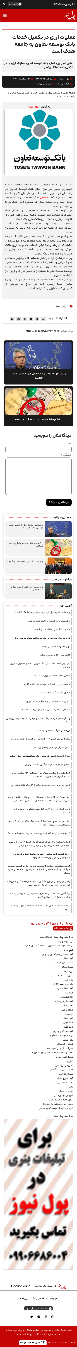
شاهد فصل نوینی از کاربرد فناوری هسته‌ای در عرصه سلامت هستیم (41, 811)
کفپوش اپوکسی (64, 1066)
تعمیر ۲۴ (68, 1006)
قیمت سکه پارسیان (63, 1031)
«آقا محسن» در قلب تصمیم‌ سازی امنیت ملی (27, 588)
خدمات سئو (46, 937)
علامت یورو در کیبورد (62, 963)
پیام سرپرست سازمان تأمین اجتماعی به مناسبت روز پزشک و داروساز (40, 907)
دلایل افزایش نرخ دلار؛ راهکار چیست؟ (52, 747)
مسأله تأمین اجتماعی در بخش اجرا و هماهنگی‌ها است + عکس (39, 756)
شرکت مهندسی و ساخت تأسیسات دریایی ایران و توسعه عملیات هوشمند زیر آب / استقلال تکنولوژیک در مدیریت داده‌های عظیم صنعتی (39, 869)
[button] (4, 4)
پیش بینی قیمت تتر (62, 976)
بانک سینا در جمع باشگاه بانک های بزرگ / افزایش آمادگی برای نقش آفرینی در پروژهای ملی (39, 823)
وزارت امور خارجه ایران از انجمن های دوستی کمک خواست (26, 526)
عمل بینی (68, 1040)
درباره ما (54, 1298)
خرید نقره (68, 971)
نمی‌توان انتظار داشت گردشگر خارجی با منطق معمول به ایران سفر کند (40, 665)
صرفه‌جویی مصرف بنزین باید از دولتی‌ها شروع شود (45, 710)
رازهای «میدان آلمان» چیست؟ (55, 693)
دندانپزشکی (66, 997)
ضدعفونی (68, 1023)
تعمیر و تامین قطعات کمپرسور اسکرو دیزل (50, 1053)
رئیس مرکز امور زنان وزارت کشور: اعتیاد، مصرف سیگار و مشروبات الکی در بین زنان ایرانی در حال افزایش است (38, 883)
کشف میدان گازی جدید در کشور (54, 655)
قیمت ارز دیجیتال (64, 1001)
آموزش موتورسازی (63, 1096)
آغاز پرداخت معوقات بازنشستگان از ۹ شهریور (48, 701)
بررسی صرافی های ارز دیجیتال (57, 1104)
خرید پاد (69, 993)
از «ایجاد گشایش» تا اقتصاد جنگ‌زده (25, 561)
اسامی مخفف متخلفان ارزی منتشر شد (52, 675)
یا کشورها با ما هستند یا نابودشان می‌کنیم (26, 544)
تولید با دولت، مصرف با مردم (56, 646)
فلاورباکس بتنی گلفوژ (61, 1070)
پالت (71, 1087)
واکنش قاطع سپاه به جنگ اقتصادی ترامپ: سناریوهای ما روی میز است (38, 720)
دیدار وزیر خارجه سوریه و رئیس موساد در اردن (47, 764)
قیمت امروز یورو (64, 1057)
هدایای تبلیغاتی (64, 1044)
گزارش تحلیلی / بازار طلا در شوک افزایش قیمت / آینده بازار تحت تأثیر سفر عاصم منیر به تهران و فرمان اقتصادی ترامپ (39, 843)
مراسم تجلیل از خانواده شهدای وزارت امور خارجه (47, 684)
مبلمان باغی (67, 1010)
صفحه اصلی (68, 93)
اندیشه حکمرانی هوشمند (60, 1048)
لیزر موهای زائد (65, 941)
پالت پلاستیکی (65, 1083)
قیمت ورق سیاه (65, 1078)
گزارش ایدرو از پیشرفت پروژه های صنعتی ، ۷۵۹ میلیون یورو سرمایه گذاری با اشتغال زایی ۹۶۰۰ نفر (41, 775)
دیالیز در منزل (66, 1091)
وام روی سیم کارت (63, 984)
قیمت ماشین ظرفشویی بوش (57, 954)
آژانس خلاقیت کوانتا (31, 1342)
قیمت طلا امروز (65, 1074)
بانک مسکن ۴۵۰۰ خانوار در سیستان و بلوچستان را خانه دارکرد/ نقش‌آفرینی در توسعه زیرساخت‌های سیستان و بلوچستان (39, 799)
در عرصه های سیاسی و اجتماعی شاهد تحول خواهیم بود (42, 638)
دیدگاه (66, 455)
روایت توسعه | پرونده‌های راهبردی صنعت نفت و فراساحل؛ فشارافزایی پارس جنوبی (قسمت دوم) (41, 855)
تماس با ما (38, 1298)
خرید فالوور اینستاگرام (61, 1036)
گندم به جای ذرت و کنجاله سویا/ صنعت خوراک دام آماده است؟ (39, 833)
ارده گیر (69, 980)
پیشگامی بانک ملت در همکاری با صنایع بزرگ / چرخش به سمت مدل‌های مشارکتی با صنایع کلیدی (39, 895)
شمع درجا (68, 950)
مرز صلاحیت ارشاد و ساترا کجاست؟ (53, 730)
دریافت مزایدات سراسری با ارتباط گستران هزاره (49, 946)
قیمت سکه (67, 967)
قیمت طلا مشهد (64, 989)
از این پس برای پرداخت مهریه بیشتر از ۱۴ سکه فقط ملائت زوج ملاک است (40, 787)
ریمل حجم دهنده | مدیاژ (60, 1100)
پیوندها (23, 1298)
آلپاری (70, 1061)
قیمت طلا (68, 959)
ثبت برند (69, 1014)
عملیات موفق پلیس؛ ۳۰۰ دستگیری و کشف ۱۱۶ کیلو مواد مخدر (40, 739)
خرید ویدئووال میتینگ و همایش (55, 1108)
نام (70, 443)
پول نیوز (33, 107)
